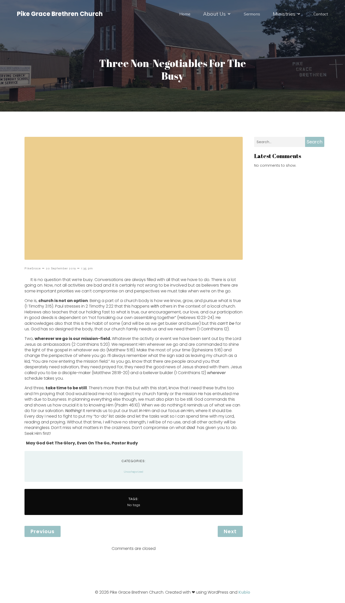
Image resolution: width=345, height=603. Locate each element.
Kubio (244, 592)
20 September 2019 (61, 268)
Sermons (252, 13)
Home (184, 13)
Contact (320, 13)
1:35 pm (87, 268)
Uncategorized (133, 471)
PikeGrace (32, 268)
